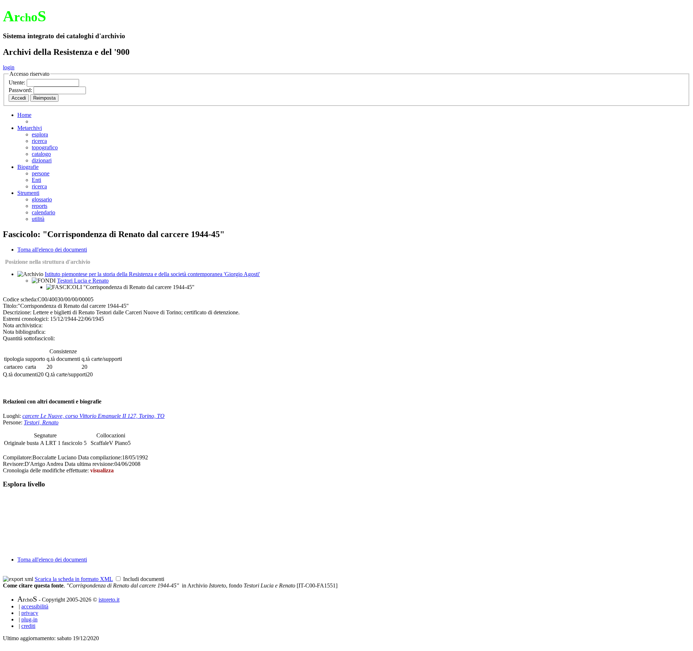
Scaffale (100, 443)
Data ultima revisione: (89, 464)
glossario (42, 199)
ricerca (39, 141)
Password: (21, 90)
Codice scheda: (20, 299)
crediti (28, 626)
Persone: (13, 422)
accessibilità (34, 606)
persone (40, 173)
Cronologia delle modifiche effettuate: (46, 470)
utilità (38, 219)
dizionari (42, 160)
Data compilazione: (100, 457)
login (8, 67)
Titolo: (10, 306)
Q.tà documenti (20, 374)
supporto (35, 359)
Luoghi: (12, 416)
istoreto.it (109, 600)
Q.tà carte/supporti (66, 374)
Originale (15, 443)
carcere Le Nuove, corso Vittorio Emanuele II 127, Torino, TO (93, 416)
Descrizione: (17, 312)
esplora (40, 134)
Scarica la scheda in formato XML (74, 579)
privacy (29, 613)
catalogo (41, 154)
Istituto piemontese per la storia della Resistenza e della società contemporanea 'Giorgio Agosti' (152, 274)
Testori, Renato (41, 422)
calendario (43, 212)
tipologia (14, 359)
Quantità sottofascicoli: (29, 338)
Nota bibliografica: (24, 332)
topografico (45, 147)
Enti (36, 180)
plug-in (29, 619)
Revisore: (14, 464)
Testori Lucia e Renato (83, 281)
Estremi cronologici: (26, 319)
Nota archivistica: (23, 325)
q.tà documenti (63, 359)
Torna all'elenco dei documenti (52, 249)
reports (39, 206)
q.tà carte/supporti (102, 359)
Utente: (18, 82)
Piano (121, 443)
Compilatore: (17, 457)
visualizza (102, 470)
